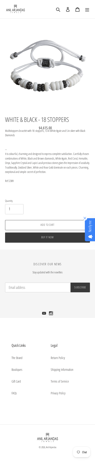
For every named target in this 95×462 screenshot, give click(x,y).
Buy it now (47, 237)
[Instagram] (51, 314)
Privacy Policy (58, 393)
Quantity (9, 201)
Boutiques (17, 369)
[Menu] (87, 9)
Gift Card (16, 381)
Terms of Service (60, 381)
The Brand (17, 358)
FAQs (14, 393)
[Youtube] (44, 314)
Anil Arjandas (51, 447)
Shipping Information (62, 369)
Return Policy (58, 358)
